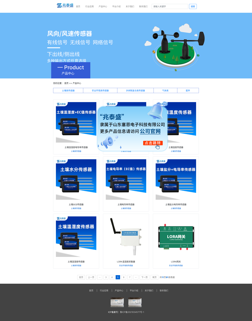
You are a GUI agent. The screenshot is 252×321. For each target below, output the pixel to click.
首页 (78, 6)
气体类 (165, 90)
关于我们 (130, 6)
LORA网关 (176, 261)
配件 (188, 90)
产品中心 (103, 6)
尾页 (154, 277)
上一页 (91, 277)
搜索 (193, 6)
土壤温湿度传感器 (76, 261)
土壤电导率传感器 (126, 204)
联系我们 (143, 6)
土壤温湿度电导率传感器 (76, 147)
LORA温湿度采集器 (126, 261)
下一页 (144, 277)
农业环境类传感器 (100, 90)
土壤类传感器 (68, 90)
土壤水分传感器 (76, 204)
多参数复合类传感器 (135, 90)
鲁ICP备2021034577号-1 (132, 312)
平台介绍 (116, 6)
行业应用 (89, 6)
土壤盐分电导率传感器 (175, 204)
